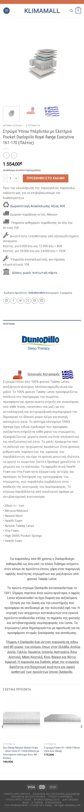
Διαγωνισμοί (70, 799)
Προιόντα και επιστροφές (28, 796)
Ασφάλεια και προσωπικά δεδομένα (56, 794)
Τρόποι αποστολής (18, 799)
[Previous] (9, 64)
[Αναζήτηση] (71, 10)
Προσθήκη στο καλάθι (45, 178)
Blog (25, 802)
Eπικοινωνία (54, 802)
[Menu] (6, 10)
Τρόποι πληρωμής (60, 796)
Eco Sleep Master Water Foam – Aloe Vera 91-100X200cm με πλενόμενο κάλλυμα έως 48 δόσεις (21, 752)
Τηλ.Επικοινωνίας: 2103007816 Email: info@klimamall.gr (42, 805)
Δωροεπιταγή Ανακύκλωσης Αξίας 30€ (37, 206)
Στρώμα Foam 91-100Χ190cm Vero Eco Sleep (62, 749)
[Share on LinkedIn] (41, 300)
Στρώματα (33, 125)
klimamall (42, 11)
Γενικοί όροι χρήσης (16, 794)
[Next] (74, 64)
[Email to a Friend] (27, 300)
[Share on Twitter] (20, 300)
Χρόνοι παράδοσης (47, 799)
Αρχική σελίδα (12, 125)
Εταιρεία (37, 802)
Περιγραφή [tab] (9, 323)
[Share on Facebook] (13, 300)
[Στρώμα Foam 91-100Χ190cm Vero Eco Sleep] (62, 718)
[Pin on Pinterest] (34, 300)
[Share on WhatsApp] (6, 300)
